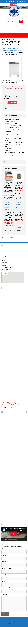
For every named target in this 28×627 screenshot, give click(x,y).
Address (3, 555)
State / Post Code (6, 568)
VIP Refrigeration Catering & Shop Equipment (14, 29)
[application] (14, 534)
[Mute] (22, 539)
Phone (3, 581)
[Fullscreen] (24, 539)
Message (4, 594)
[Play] (3, 539)
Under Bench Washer (15, 50)
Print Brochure (8, 108)
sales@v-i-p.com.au (7, 257)
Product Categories (12, 48)
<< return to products (8, 237)
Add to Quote (13, 102)
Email (3, 575)
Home (4, 48)
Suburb (3, 561)
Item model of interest (8, 588)
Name (3, 548)
